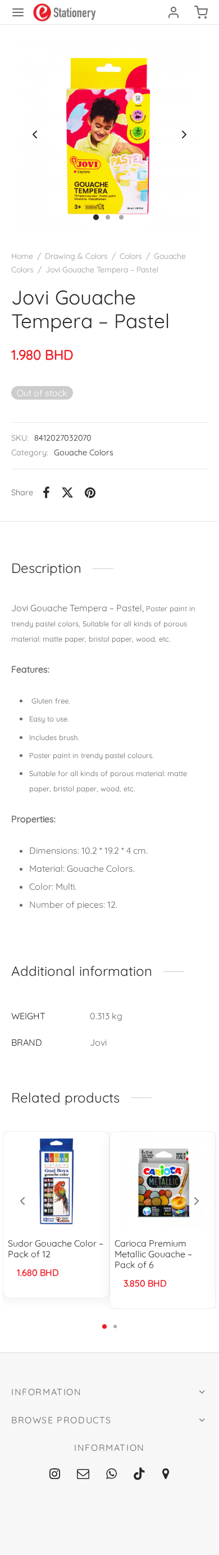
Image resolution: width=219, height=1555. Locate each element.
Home (22, 256)
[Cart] (201, 12)
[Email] (83, 1474)
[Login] (173, 12)
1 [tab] (104, 1326)
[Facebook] (46, 492)
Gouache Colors (83, 452)
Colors (131, 256)
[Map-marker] (166, 1474)
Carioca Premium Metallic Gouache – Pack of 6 (153, 1254)
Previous (35, 134)
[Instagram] (55, 1474)
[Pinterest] (90, 492)
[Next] (196, 1201)
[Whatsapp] (111, 1474)
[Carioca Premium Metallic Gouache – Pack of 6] (163, 1180)
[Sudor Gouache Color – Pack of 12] (56, 1180)
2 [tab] (115, 1326)
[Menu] (18, 12)
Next (184, 134)
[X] (67, 492)
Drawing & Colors (76, 256)
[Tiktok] (139, 1474)
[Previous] (22, 1201)
